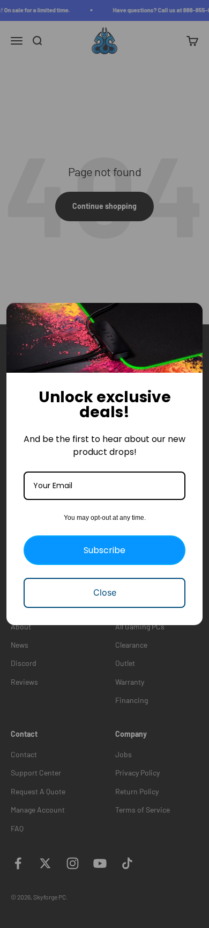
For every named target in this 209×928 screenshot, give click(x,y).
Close (104, 592)
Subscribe (104, 550)
